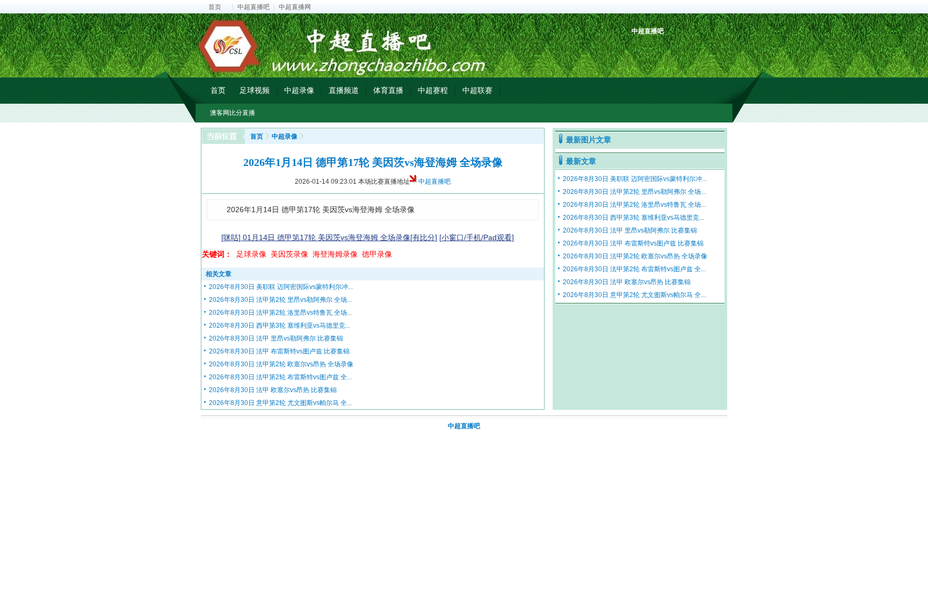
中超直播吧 (253, 7)
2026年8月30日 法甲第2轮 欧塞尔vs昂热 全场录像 (281, 364)
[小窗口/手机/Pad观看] (476, 237)
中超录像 (299, 90)
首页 (214, 7)
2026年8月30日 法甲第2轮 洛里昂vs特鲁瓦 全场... (280, 312)
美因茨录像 (289, 254)
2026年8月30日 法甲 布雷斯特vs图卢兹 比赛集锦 (279, 351)
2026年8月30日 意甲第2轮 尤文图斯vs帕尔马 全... (280, 403)
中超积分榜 (641, 49)
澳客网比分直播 (232, 113)
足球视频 (255, 90)
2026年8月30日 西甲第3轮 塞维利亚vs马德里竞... (279, 325)
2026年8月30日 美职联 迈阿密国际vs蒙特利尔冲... (281, 287)
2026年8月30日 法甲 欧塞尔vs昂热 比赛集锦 (273, 390)
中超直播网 (295, 7)
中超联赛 (477, 90)
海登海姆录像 (335, 254)
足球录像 (251, 254)
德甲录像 (377, 254)
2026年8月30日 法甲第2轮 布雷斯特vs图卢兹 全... (280, 377)
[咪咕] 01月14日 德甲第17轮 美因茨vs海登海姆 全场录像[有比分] (329, 237)
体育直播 (388, 90)
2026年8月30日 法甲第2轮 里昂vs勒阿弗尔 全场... (280, 299)
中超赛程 (433, 90)
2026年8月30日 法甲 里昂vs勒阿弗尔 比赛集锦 (276, 338)
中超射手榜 (665, 49)
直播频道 (344, 90)
